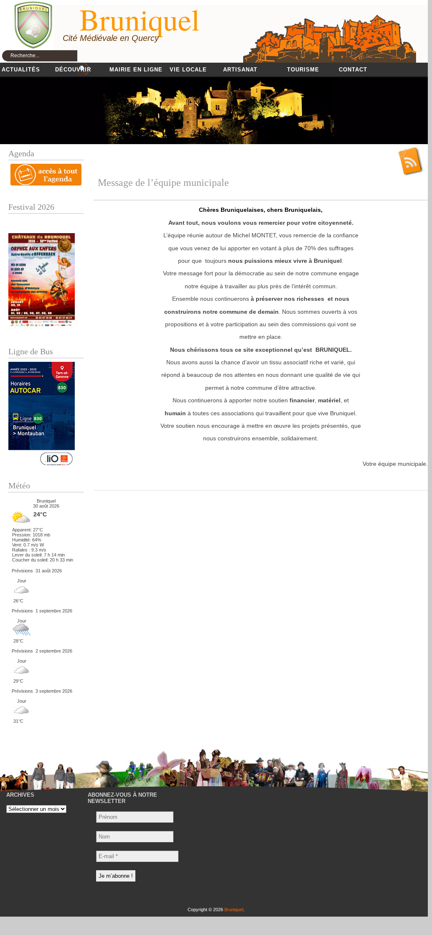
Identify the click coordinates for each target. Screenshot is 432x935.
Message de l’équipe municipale (163, 182)
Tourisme (303, 69)
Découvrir (73, 69)
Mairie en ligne (136, 69)
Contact (353, 69)
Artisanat (240, 69)
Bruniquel (233, 909)
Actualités (21, 69)
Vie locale (188, 69)
